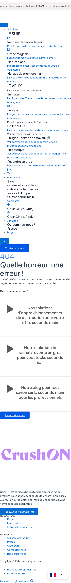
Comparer (13, 200)
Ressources (13, 177)
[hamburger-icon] (4, 25)
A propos (12, 220)
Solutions (12, 29)
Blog (10, 232)
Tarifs (10, 173)
